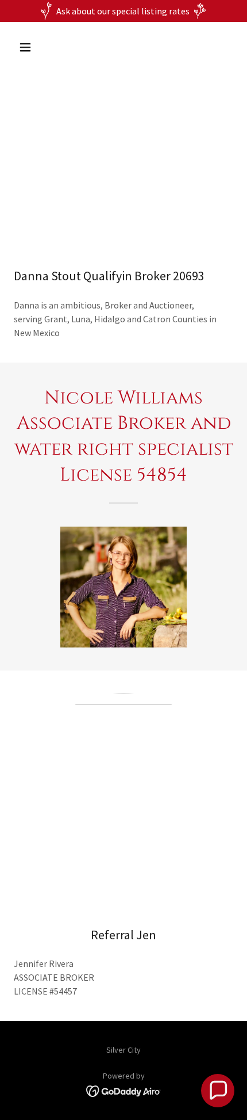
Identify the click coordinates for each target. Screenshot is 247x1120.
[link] (123, 1090)
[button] (39, 47)
